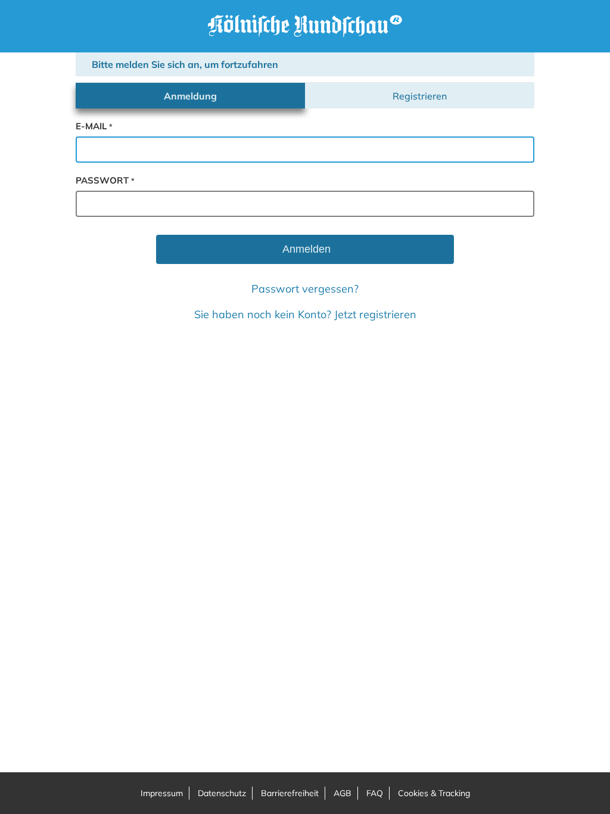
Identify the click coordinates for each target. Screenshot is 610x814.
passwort (105, 180)
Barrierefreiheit (290, 793)
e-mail (94, 126)
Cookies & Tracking (434, 793)
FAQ (374, 793)
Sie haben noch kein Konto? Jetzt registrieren (305, 314)
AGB (342, 793)
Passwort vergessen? (305, 289)
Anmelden (305, 249)
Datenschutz (222, 793)
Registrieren (420, 96)
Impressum (162, 793)
